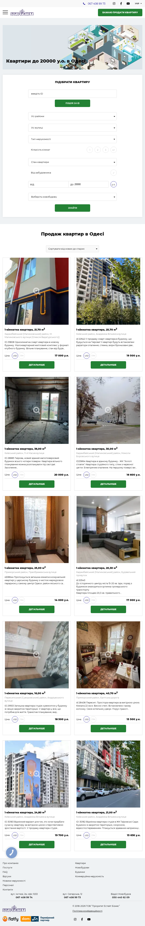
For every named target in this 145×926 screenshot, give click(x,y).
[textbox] (72, 197)
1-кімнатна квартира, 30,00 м (96, 448)
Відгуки (7, 876)
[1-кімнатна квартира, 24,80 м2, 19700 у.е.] (37, 774)
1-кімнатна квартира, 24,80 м (25, 812)
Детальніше (37, 364)
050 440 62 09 (120, 897)
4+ (113, 150)
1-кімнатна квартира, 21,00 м (96, 812)
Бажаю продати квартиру (120, 12)
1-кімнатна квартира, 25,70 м (96, 329)
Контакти (8, 889)
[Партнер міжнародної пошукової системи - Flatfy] (10, 919)
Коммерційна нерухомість (89, 876)
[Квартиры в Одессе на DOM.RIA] (38, 919)
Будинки (80, 872)
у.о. (113, 184)
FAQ (5, 872)
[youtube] (128, 3)
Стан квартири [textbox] (40, 162)
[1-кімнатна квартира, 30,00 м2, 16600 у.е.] (108, 410)
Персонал (8, 885)
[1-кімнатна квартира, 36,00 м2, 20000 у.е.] (37, 410)
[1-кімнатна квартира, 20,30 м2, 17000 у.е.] (108, 529)
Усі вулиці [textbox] (37, 128)
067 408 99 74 (24, 897)
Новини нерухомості (14, 880)
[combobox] (72, 116)
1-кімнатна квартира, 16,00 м (25, 693)
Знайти (72, 208)
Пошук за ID (73, 103)
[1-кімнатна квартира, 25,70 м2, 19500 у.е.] (108, 291)
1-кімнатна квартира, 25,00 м (25, 568)
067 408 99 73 (96, 3)
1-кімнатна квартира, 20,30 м (96, 568)
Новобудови (82, 867)
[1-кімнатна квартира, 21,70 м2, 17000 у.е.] (37, 291)
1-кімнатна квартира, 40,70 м (97, 693)
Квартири (80, 863)
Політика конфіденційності (87, 911)
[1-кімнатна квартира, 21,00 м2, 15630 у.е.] (108, 774)
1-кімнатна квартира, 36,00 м (25, 448)
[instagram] (114, 3)
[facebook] (121, 3)
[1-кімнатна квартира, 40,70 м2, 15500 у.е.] (108, 654)
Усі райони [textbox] (37, 116)
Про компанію (10, 863)
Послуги (7, 867)
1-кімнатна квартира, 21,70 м (25, 329)
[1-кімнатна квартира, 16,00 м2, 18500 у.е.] (37, 654)
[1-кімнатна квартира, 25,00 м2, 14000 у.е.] (37, 529)
